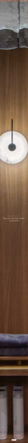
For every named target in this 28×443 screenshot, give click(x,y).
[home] (2, 1)
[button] (19, 1)
